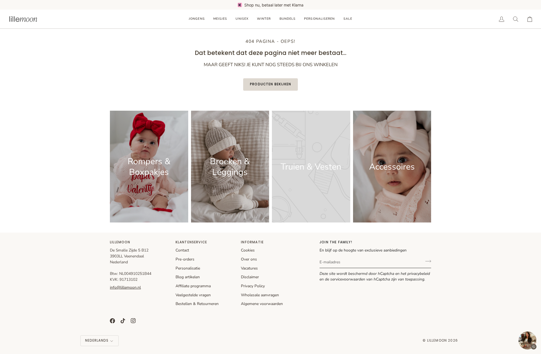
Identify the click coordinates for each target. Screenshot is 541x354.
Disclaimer (250, 277)
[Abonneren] (426, 261)
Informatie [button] (252, 242)
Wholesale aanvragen (260, 295)
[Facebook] (112, 320)
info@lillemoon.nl (125, 287)
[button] (197, 19)
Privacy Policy (253, 286)
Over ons (249, 259)
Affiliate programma (193, 286)
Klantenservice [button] (191, 242)
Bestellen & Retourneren (197, 303)
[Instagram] (133, 320)
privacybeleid (418, 273)
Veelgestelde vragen (193, 295)
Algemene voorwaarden (262, 303)
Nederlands (96, 340)
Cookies (248, 250)
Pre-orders (185, 259)
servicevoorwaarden (347, 279)
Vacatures (249, 268)
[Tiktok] (123, 320)
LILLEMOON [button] (120, 242)
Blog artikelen (188, 277)
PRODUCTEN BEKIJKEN (270, 84)
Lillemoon (437, 340)
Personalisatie (188, 268)
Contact (182, 250)
